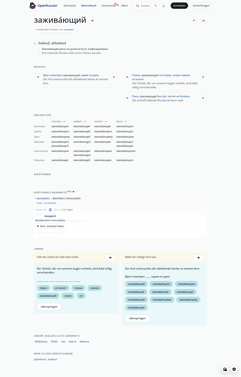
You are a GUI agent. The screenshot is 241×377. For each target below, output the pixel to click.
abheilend (40, 359)
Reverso (84, 341)
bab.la (72, 341)
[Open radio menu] (225, 369)
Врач (46, 75)
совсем (185, 75)
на (90, 75)
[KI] (163, 5)
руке (96, 75)
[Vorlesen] (92, 20)
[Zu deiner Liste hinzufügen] (203, 20)
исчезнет (138, 79)
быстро (161, 96)
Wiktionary (41, 341)
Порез (136, 75)
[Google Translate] (155, 5)
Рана (135, 96)
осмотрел (56, 75)
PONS (54, 341)
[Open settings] (234, 369)
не (177, 96)
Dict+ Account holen (52, 226)
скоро (176, 75)
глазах (167, 75)
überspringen (49, 306)
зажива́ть (69, 29)
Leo (63, 341)
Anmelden (179, 5)
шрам (84, 75)
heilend (52, 359)
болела (184, 96)
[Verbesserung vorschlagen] (194, 20)
